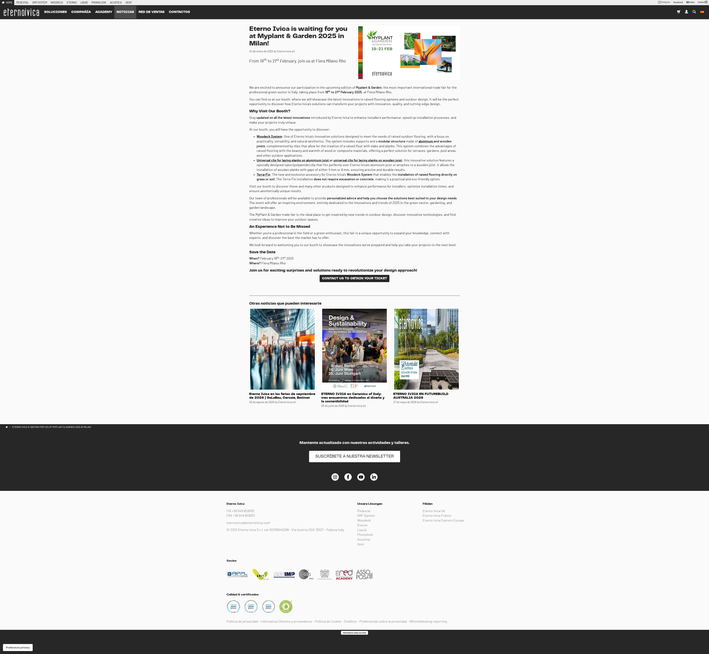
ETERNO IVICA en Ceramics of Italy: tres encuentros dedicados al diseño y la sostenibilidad (352, 397)
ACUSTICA (116, 2)
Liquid (362, 530)
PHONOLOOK (98, 2)
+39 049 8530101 (243, 511)
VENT (128, 2)
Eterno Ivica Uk (434, 511)
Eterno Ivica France (437, 515)
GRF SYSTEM (39, 2)
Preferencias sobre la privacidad (383, 621)
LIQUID (84, 2)
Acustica (363, 539)
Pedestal (363, 511)
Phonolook (365, 535)
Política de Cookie (328, 621)
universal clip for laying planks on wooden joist (367, 160)
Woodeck (364, 520)
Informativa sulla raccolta (354, 633)
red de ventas (151, 12)
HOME (9, 2)
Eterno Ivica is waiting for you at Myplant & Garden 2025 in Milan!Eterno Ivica (21, 12)
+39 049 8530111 (244, 515)
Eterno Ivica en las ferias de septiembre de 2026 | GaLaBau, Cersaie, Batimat (282, 395)
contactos (179, 12)
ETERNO (72, 2)
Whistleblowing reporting (428, 621)
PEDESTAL (22, 2)
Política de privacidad (242, 621)
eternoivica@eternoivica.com (248, 523)
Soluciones (55, 12)
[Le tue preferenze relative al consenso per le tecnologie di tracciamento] (18, 647)
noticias (125, 12)
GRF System (366, 515)
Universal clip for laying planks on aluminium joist (293, 160)
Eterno (362, 525)
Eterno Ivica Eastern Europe (443, 520)
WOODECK (57, 2)
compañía (81, 12)
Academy (103, 12)
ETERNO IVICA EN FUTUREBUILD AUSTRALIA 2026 (420, 395)
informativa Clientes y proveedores (286, 621)
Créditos (350, 621)
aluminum (426, 141)
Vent (360, 544)
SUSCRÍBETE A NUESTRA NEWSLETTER (354, 456)
